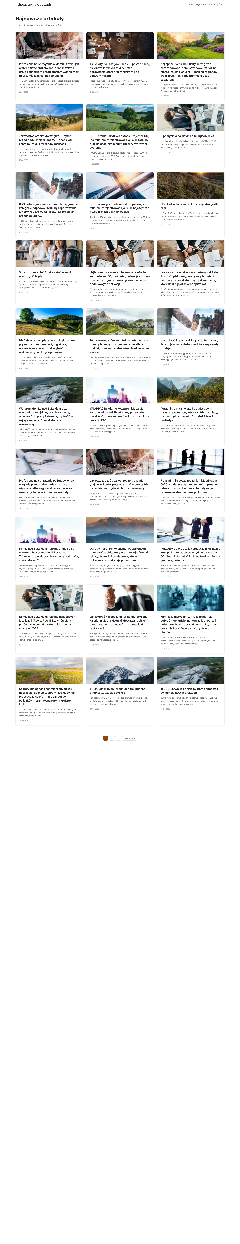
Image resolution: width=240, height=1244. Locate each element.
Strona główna (216, 4)
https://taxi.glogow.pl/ (33, 4)
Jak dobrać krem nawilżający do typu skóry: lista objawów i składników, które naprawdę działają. (190, 344)
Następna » (130, 738)
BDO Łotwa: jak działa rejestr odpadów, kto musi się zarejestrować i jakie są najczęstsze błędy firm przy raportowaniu (119, 208)
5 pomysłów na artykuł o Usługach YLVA (187, 136)
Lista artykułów (197, 4)
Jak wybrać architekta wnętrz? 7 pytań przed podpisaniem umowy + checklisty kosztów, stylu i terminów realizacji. (46, 140)
